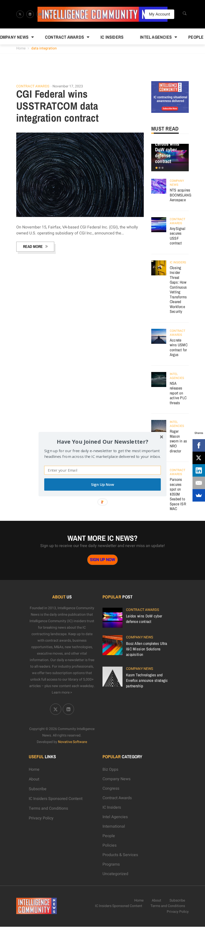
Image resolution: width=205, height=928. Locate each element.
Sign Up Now (102, 484)
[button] (102, 441)
